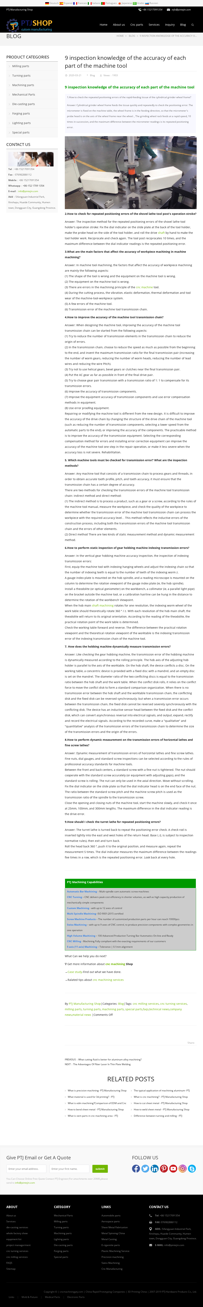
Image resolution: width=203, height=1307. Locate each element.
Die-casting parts (23, 104)
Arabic (141, 3)
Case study (75, 972)
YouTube (173, 1169)
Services (154, 24)
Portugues (111, 3)
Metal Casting (109, 1239)
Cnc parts (136, 24)
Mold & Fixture (30, 1297)
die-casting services (17, 1227)
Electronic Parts (76, 1297)
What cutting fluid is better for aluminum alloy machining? (110, 1059)
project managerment (18, 1245)
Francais (82, 3)
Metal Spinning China (113, 1233)
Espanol (68, 3)
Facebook (136, 1169)
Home (103, 24)
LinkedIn (155, 1169)
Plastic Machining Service (115, 1251)
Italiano (96, 3)
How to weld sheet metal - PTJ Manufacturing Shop (161, 1109)
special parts (133, 1009)
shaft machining (103, 605)
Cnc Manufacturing (112, 1268)
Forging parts (21, 113)
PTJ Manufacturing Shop (85, 1004)
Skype (192, 1169)
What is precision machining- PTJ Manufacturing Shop (97, 1090)
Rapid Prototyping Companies (109, 1291)
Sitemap (10, 1268)
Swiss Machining (111, 1263)
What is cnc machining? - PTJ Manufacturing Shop (161, 1097)
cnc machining (115, 964)
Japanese (127, 3)
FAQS (9, 1263)
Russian (153, 3)
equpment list (13, 1239)
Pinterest (164, 1169)
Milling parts (20, 66)
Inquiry (170, 24)
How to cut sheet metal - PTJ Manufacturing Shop (161, 1103)
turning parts (92, 1009)
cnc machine (144, 287)
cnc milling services (146, 1004)
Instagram (183, 1169)
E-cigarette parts (111, 1245)
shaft (161, 233)
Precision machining (113, 1257)
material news (81, 1015)
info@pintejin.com (174, 1245)
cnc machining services (108, 980)
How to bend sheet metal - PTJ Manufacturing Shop (96, 1109)
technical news (159, 1009)
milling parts (73, 1009)
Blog (183, 24)
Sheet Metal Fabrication (115, 1227)
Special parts (21, 132)
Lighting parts (21, 123)
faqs (146, 1009)
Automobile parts (111, 1215)
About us (119, 24)
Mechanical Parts (23, 94)
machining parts (113, 1009)
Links (11, 1297)
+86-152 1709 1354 (33, 185)
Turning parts (21, 75)
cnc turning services (173, 1004)
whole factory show (17, 1233)
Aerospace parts (111, 1221)
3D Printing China (137, 1291)
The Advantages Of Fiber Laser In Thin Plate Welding (102, 1064)
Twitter (145, 1169)
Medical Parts (52, 1297)
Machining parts (23, 85)
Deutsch (54, 3)
